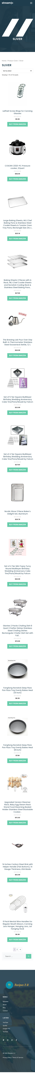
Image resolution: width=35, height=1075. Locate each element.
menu (5, 997)
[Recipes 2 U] (7, 3)
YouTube (5, 1022)
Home (4, 61)
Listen (6, 1018)
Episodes (5, 1001)
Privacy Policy (7, 1057)
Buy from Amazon (17, 124)
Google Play (6, 1028)
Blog (4, 1007)
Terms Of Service (18, 1057)
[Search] (28, 956)
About (4, 1004)
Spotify (5, 1025)
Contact (5, 1010)
